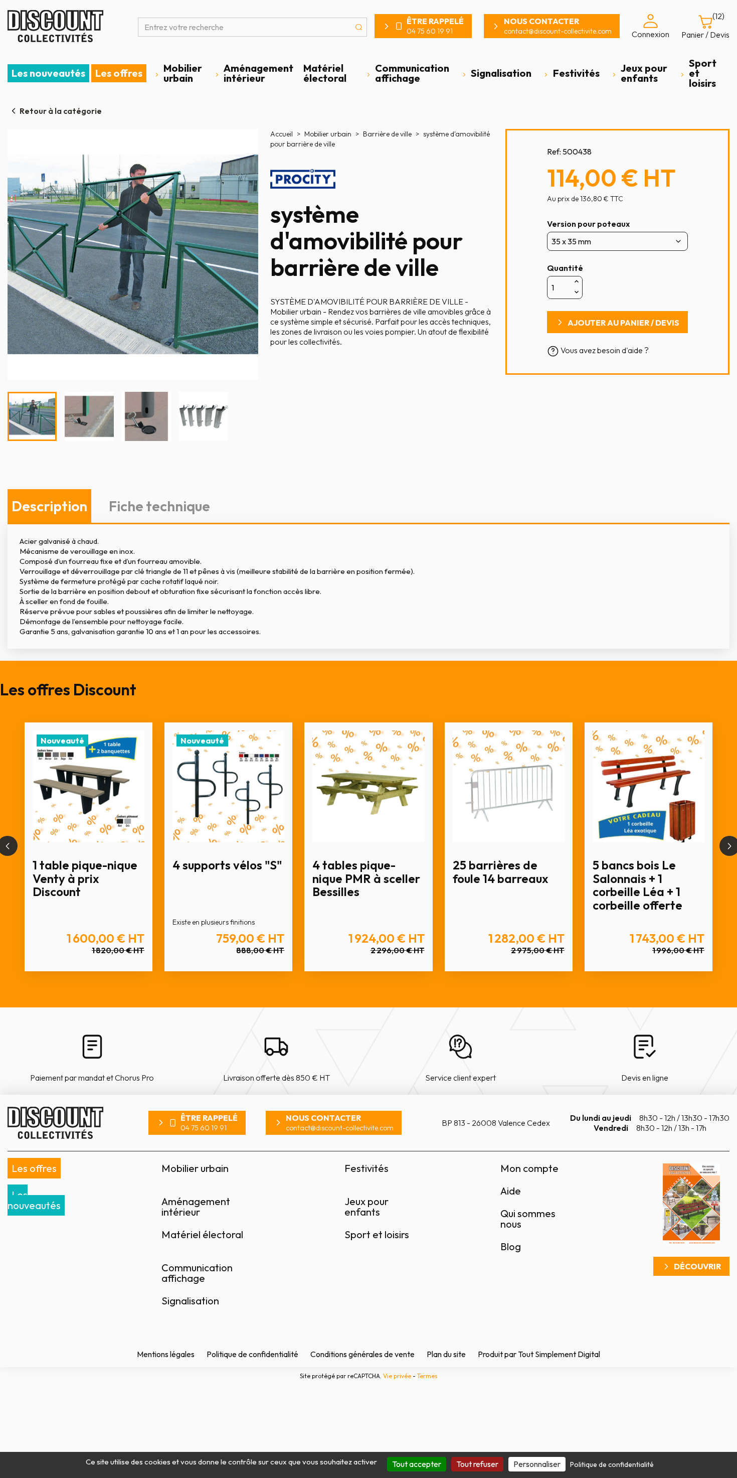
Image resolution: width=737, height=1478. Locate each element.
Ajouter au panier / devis (623, 323)
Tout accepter (416, 1464)
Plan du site (446, 1354)
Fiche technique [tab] (159, 506)
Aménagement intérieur (258, 73)
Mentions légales (166, 1354)
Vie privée (397, 1376)
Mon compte (529, 1168)
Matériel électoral (324, 73)
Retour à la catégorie (61, 111)
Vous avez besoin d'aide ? (604, 350)
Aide (510, 1191)
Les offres (118, 73)
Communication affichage (412, 73)
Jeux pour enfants (644, 73)
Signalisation (501, 73)
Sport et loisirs (702, 73)
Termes (427, 1376)
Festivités (576, 73)
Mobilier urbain (182, 73)
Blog (510, 1246)
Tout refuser (477, 1464)
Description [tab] (49, 506)
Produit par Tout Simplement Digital (539, 1354)
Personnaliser (537, 1464)
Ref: (554, 151)
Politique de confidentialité (252, 1354)
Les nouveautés (48, 73)
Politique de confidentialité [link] (612, 1464)
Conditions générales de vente (362, 1354)
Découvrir (697, 1266)
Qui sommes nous (528, 1218)
